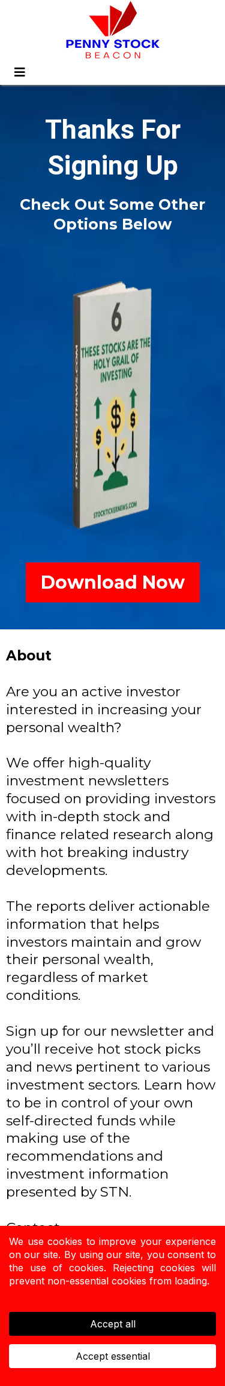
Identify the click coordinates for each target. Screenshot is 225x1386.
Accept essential (113, 1356)
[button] (18, 72)
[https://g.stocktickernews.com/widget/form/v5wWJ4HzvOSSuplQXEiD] (112, 407)
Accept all (113, 1324)
